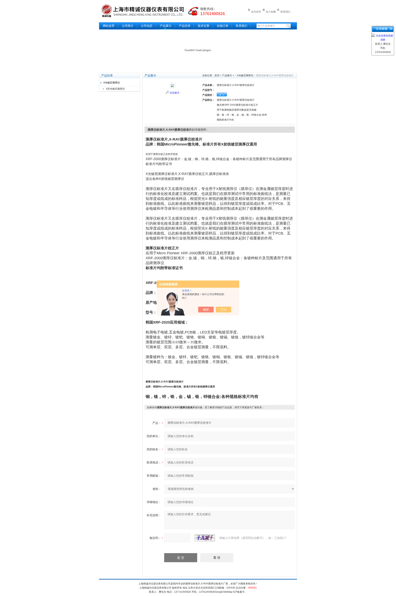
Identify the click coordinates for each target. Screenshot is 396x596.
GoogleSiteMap (223, 591)
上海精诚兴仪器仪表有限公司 (166, 11)
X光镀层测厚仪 (111, 82)
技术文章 (203, 25)
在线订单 (222, 25)
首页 (216, 75)
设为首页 (256, 11)
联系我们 (285, 11)
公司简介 (127, 25)
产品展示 (165, 25)
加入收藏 (271, 11)
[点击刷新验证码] (204, 537)
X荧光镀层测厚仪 (115, 88)
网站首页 (108, 25)
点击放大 (174, 92)
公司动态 (146, 25)
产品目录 (184, 25)
